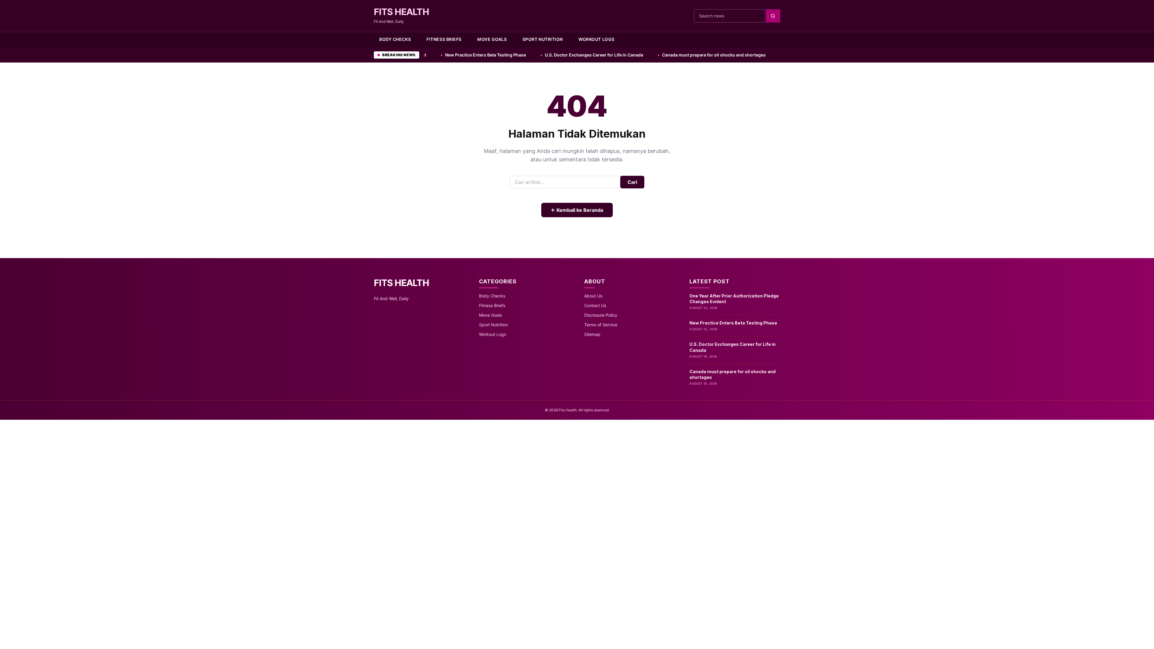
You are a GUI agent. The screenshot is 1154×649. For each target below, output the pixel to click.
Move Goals (492, 39)
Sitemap (592, 334)
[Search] (773, 16)
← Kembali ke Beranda (577, 210)
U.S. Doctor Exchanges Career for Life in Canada (552, 54)
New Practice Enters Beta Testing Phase (444, 54)
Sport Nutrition (543, 39)
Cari (632, 182)
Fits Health (401, 11)
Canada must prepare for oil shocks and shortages (672, 54)
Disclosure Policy (600, 315)
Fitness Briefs (444, 39)
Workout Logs (597, 39)
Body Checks (395, 39)
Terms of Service (600, 324)
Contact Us (595, 305)
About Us (593, 295)
